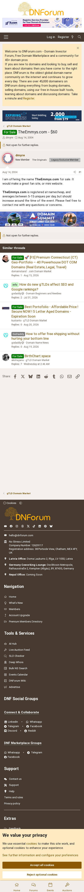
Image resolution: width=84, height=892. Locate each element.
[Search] (79, 37)
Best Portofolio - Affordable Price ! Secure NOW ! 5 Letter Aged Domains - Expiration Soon (44, 312)
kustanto (16, 320)
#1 (80, 172)
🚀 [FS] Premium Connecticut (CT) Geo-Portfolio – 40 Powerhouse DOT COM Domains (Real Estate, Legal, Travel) (44, 262)
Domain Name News (37, 342)
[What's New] (73, 37)
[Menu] (6, 37)
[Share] (74, 172)
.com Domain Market (39, 271)
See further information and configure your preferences (40, 855)
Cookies (11, 503)
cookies (31, 843)
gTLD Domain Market (35, 320)
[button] (21, 503)
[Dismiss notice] (77, 48)
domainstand (19, 271)
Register (28, 98)
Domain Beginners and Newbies (43, 293)
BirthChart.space (38, 356)
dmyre (9, 137)
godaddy (16, 293)
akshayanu (17, 360)
